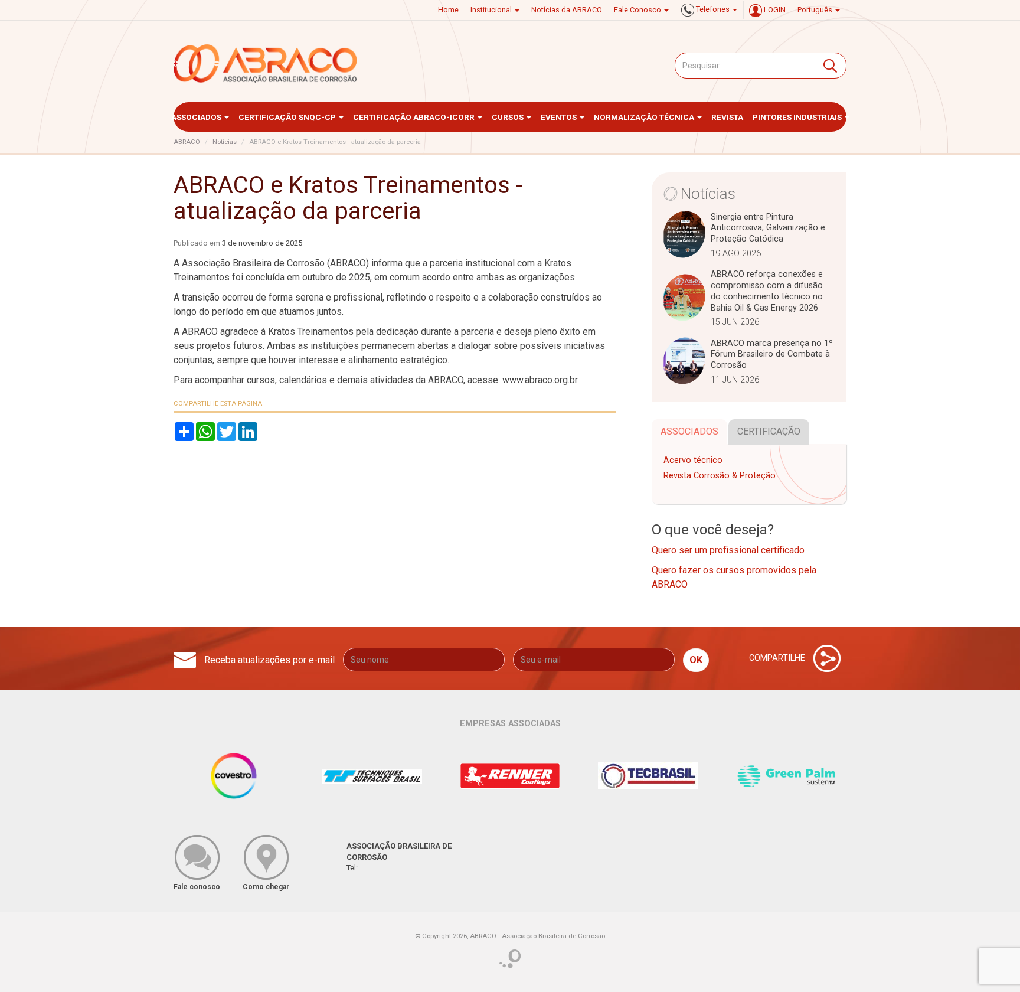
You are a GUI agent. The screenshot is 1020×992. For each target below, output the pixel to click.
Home (448, 9)
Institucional (492, 9)
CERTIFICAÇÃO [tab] (768, 431)
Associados (197, 117)
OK (695, 659)
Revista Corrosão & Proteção (719, 476)
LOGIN (774, 9)
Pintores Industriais (798, 117)
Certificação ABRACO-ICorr (414, 117)
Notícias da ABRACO (566, 9)
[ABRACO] (266, 63)
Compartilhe (778, 658)
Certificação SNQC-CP (288, 117)
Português (815, 9)
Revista (727, 117)
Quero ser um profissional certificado (728, 550)
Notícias (224, 142)
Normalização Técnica (645, 117)
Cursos (508, 117)
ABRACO (187, 142)
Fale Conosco (638, 9)
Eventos (559, 117)
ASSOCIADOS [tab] (689, 431)
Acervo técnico (692, 460)
